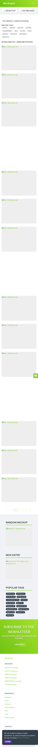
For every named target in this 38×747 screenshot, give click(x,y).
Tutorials (8, 704)
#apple (5, 28)
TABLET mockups (11, 678)
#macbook (23, 34)
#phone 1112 (20, 594)
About (7, 701)
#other (22, 31)
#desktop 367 (21, 606)
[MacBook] (19, 536)
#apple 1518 (10, 594)
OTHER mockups (10, 684)
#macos (5, 34)
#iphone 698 (21, 597)
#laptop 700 (11, 597)
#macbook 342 (11, 609)
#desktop (14, 34)
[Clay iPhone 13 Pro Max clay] (19, 569)
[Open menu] (33, 3)
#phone (12, 28)
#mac (29, 31)
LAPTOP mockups (11, 671)
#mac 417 (20, 603)
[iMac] (19, 57)
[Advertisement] (19, 148)
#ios (16, 31)
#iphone (28, 28)
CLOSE (7, 741)
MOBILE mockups (11, 674)
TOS (6, 714)
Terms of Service (23, 738)
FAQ (6, 711)
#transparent (7, 31)
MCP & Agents (10, 707)
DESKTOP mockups (11, 668)
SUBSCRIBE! (19, 644)
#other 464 (10, 603)
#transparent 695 (13, 600)
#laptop (20, 28)
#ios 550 (24, 600)
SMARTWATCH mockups (13, 681)
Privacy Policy (9, 717)
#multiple (6, 37)
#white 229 (10, 612)
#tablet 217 (20, 612)
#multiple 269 (23, 609)
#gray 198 (10, 615)
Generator (8, 697)
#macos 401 (10, 606)
